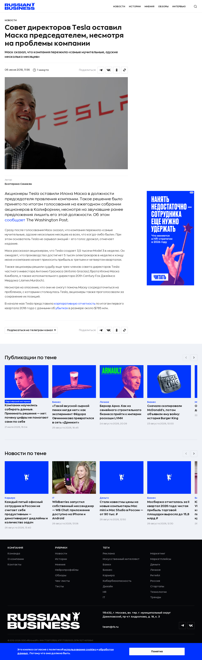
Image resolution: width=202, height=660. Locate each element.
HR (104, 592)
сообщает (15, 220)
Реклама (109, 553)
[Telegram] (182, 625)
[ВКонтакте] (190, 625)
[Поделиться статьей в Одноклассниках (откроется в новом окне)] (116, 70)
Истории (135, 6)
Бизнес (107, 570)
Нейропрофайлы (66, 570)
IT (104, 597)
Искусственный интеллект (121, 559)
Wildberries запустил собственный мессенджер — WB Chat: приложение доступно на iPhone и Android (73, 510)
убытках (62, 308)
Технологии (158, 592)
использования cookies (80, 649)
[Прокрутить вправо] (194, 357)
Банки (107, 564)
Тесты (59, 586)
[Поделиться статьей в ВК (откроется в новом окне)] (108, 70)
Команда (14, 553)
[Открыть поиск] (195, 6)
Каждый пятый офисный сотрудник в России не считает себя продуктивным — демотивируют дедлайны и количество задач (26, 512)
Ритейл (155, 575)
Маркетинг (157, 553)
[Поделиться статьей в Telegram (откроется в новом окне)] (101, 70)
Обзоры (163, 6)
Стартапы (157, 586)
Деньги (155, 564)
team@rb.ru (111, 627)
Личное (155, 570)
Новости (119, 6)
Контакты (14, 564)
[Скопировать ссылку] (124, 70)
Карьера (109, 575)
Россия (155, 581)
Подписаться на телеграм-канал (30, 330)
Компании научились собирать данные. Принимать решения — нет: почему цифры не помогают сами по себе (26, 413)
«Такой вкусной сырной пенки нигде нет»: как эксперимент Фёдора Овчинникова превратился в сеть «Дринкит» (73, 414)
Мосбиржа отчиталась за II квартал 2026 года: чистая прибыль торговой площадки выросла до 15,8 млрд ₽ (168, 510)
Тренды (155, 597)
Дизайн (108, 586)
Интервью (179, 6)
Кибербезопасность (117, 581)
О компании (16, 559)
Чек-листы (62, 581)
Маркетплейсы (160, 559)
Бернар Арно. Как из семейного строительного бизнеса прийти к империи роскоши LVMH (120, 412)
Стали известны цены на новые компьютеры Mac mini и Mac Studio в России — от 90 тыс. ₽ (121, 508)
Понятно (157, 651)
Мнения (149, 6)
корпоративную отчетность (74, 303)
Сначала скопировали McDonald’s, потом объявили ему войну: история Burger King (164, 412)
